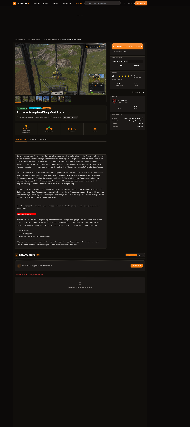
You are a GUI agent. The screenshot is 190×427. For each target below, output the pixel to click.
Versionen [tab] (32, 139)
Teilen (121, 65)
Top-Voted (141, 255)
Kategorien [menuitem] (67, 3)
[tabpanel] (60, 196)
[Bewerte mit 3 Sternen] (126, 76)
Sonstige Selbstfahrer (52, 39)
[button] (60, 69)
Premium (79, 3)
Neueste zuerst (131, 255)
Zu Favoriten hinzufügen (119, 61)
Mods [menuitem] (45, 3)
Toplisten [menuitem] (55, 3)
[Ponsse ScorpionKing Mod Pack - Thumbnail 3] (32, 99)
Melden (136, 65)
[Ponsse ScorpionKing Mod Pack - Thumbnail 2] (25, 99)
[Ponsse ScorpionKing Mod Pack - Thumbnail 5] (46, 99)
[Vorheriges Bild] (17, 69)
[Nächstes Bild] (104, 69)
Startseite (36, 3)
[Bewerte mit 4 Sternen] (129, 76)
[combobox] (102, 3)
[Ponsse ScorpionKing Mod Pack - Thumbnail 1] (18, 99)
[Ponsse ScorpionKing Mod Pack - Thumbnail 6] (53, 99)
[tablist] (60, 139)
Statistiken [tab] (43, 139)
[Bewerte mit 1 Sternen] (120, 76)
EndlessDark (123, 100)
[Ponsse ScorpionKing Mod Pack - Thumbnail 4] (39, 99)
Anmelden (131, 3)
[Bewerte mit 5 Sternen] (132, 76)
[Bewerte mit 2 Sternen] (123, 76)
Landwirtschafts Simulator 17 (34, 39)
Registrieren (141, 3)
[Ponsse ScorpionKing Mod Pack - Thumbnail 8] (68, 99)
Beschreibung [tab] (21, 139)
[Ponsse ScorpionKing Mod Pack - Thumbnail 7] (60, 99)
